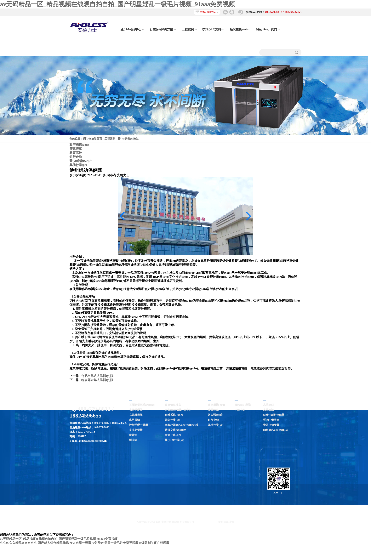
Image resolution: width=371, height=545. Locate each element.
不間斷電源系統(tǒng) (142, 404)
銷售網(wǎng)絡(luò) (275, 430)
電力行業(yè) (172, 419)
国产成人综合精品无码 (53, 542)
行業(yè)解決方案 (161, 29)
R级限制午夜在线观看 (154, 542)
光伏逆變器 (136, 409)
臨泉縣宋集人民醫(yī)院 (97, 380)
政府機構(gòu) (79, 144)
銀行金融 (76, 156)
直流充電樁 (136, 430)
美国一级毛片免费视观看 (121, 542)
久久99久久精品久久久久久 (18, 542)
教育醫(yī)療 (215, 414)
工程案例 (188, 29)
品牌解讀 (268, 409)
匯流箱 (133, 440)
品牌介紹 (268, 404)
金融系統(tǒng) (174, 414)
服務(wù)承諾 (243, 404)
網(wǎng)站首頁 (92, 138)
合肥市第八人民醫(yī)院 (97, 376)
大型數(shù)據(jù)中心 (178, 409)
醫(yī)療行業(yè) (174, 440)
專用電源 (134, 419)
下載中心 (240, 409)
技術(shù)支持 (212, 29)
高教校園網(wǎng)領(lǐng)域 (181, 424)
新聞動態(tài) (239, 29)
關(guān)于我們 (266, 29)
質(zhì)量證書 (271, 419)
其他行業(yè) (78, 165)
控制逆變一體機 (138, 424)
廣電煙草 (76, 148)
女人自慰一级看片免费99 (87, 542)
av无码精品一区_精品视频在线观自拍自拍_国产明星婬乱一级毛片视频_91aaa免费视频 (117, 4)
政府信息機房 (173, 404)
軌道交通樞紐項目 (175, 430)
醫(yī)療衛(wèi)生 (128, 138)
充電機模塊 (136, 414)
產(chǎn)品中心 (131, 29)
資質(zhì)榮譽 (271, 424)
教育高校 (76, 152)
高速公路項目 (173, 435)
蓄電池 (133, 435)
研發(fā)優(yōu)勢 (273, 414)
